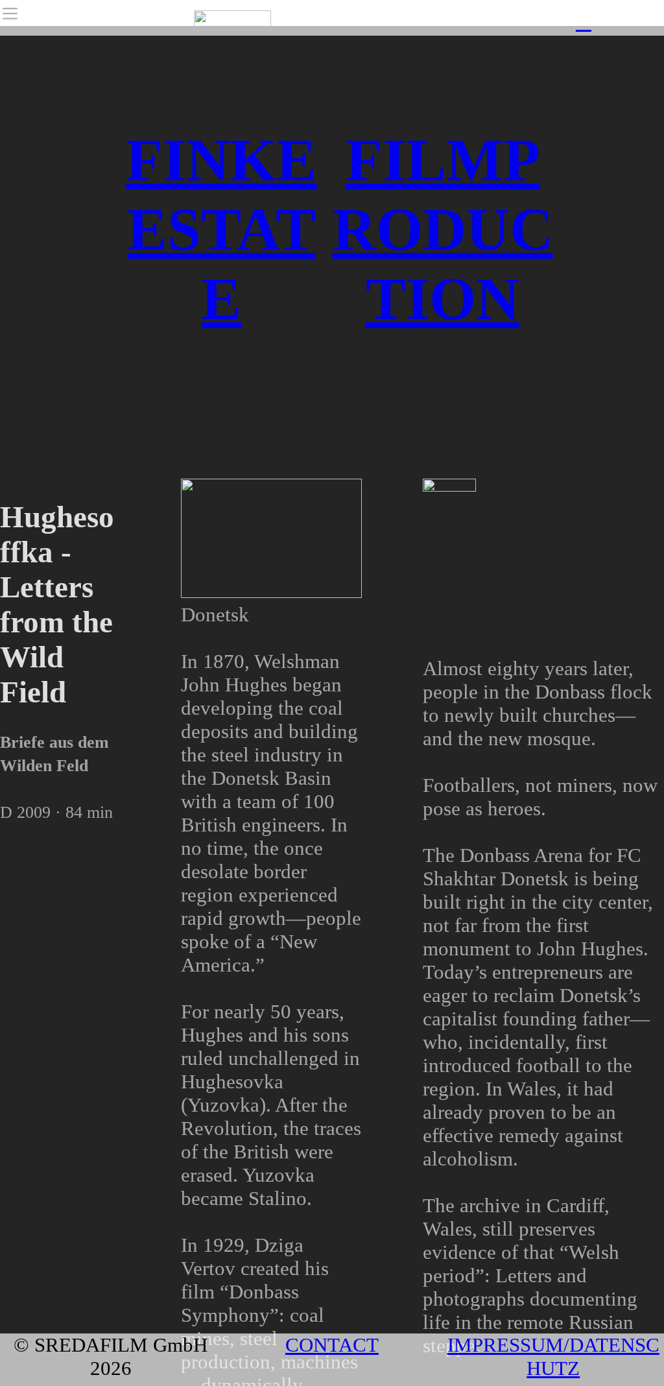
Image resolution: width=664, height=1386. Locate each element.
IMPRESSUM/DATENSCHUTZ (553, 1356)
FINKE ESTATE (221, 229)
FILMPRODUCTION (443, 229)
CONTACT (332, 1344)
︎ (583, 21)
